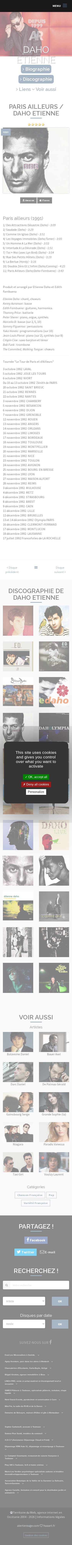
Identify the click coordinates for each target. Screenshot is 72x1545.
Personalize (36, 792)
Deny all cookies (37, 784)
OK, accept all (37, 777)
